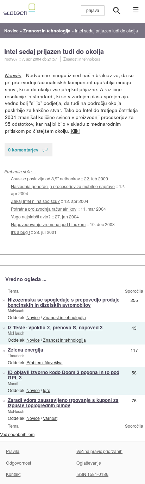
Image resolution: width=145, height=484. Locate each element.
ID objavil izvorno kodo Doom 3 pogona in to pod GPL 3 (63, 375)
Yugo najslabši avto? (31, 216)
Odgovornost (18, 463)
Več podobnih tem (17, 434)
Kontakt (13, 474)
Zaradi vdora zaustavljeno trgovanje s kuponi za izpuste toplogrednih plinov (63, 403)
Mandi (13, 383)
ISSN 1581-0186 (92, 474)
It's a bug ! (20, 232)
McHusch (16, 310)
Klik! (75, 130)
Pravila (12, 451)
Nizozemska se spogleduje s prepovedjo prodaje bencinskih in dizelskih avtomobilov (64, 302)
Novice (33, 317)
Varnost (50, 418)
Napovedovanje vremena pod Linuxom (48, 224)
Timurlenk (16, 355)
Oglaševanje (88, 463)
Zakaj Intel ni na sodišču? (35, 201)
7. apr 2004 (31, 59)
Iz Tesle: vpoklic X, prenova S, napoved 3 (55, 327)
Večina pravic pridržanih (99, 451)
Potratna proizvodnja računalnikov (43, 209)
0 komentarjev (23, 149)
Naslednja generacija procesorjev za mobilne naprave (63, 186)
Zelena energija (25, 349)
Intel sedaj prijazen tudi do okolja (54, 51)
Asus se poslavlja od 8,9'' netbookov (45, 178)
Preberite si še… (20, 171)
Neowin (13, 75)
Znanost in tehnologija (81, 59)
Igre (46, 390)
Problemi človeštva (44, 362)
